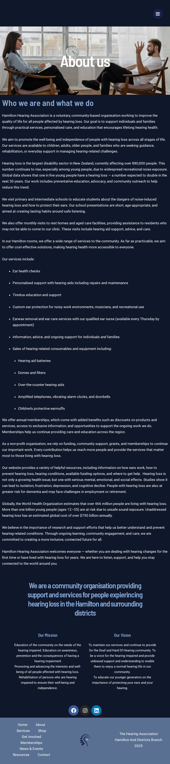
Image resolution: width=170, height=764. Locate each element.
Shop (42, 731)
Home (22, 725)
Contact (44, 755)
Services (23, 731)
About (40, 725)
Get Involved (31, 737)
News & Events (31, 749)
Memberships (31, 743)
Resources (21, 755)
